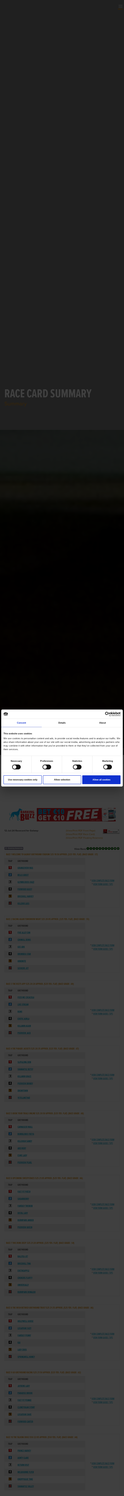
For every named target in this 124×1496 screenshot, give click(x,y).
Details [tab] (62, 722)
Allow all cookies (101, 779)
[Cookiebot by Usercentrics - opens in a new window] (107, 714)
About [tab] (102, 722)
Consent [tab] (21, 722)
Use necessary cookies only (22, 779)
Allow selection (62, 779)
